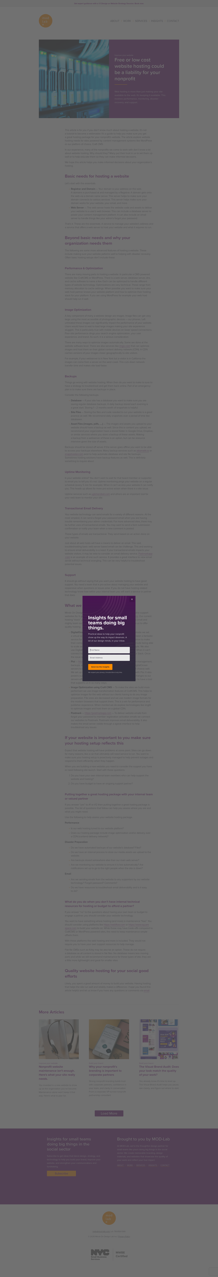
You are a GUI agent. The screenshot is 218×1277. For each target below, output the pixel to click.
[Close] (131, 599)
